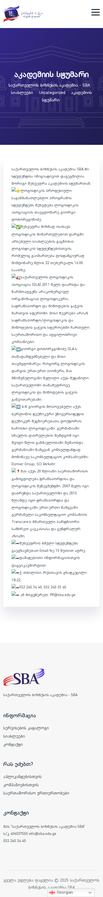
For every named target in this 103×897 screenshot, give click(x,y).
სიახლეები (14, 736)
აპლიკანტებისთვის (22, 776)
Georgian (64, 892)
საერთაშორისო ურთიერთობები (36, 793)
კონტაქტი (13, 744)
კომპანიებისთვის (21, 784)
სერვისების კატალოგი (26, 727)
